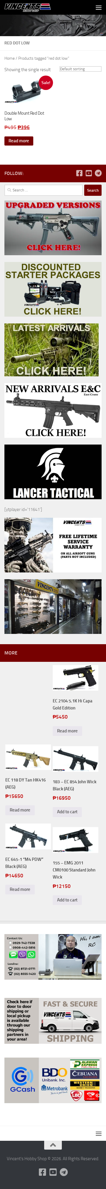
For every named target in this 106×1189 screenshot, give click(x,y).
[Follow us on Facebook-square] (79, 173)
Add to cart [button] (67, 811)
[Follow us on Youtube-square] (88, 173)
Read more (19, 140)
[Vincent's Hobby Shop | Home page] (36, 7)
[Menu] (98, 7)
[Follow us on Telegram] (98, 173)
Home (9, 58)
